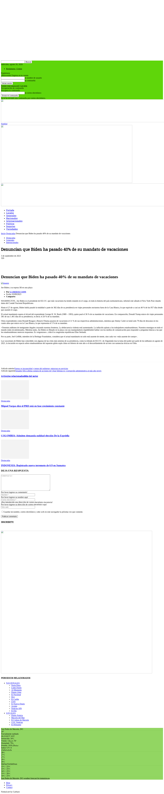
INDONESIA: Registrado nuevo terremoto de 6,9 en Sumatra (33, 465)
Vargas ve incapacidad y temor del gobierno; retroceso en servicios (41, 368)
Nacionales (12, 218)
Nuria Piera (15, 685)
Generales (11, 215)
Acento (14, 706)
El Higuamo (16, 725)
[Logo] (66, 182)
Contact (9, 787)
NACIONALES (13, 683)
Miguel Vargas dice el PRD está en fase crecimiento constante (32, 406)
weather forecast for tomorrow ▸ (25, 778)
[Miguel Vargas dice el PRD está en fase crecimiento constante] (15, 399)
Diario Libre (16, 692)
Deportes (10, 226)
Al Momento (16, 690)
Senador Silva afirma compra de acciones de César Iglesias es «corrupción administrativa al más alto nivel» (58, 371)
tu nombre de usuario (33, 78)
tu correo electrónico (33, 93)
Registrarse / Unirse (14, 69)
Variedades (12, 229)
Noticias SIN (16, 708)
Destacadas (10, 233)
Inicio (3, 233)
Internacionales (14, 221)
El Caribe (15, 699)
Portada (10, 210)
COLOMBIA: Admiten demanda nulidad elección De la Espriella (35, 435)
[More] (62, 262)
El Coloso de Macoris (20, 720)
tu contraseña (30, 80)
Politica (10, 223)
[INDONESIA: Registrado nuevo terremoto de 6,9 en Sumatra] (15, 458)
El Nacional (16, 695)
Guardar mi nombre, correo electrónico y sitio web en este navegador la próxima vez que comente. (43, 512)
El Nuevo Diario (18, 704)
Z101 (13, 701)
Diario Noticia (17, 715)
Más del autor (31, 376)
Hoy (13, 697)
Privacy (9, 785)
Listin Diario (16, 688)
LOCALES (11, 713)
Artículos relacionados (12, 376)
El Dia (14, 711)
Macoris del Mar (18, 718)
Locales (10, 212)
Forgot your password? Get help (14, 86)
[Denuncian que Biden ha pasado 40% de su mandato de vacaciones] (5, 283)
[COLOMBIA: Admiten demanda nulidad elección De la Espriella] (15, 428)
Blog (8, 783)
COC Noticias (17, 722)
